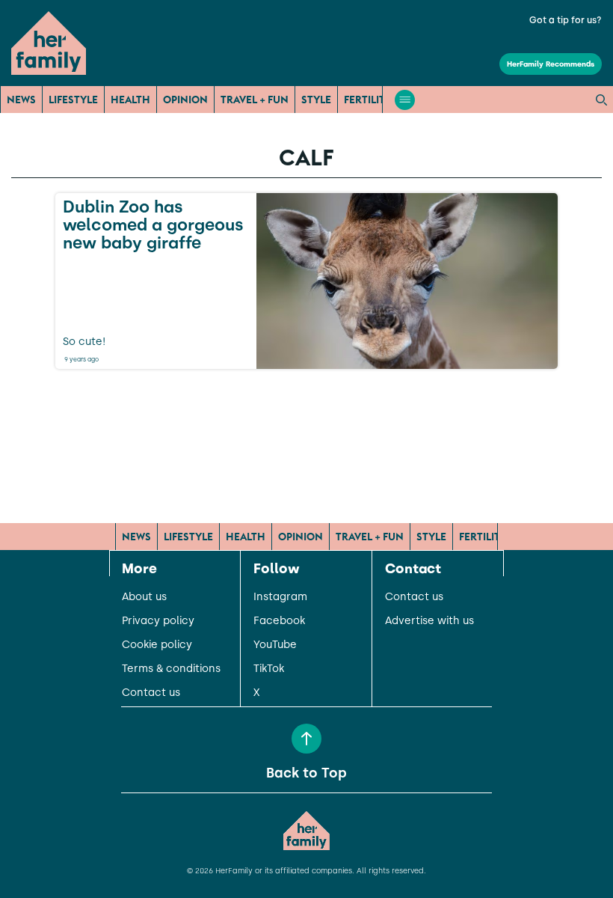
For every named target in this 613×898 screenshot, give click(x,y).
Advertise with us (429, 621)
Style (316, 99)
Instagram (280, 597)
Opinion (185, 99)
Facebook (279, 621)
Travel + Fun (255, 99)
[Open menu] (405, 100)
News (21, 99)
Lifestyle (73, 99)
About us (144, 597)
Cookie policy (157, 645)
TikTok (268, 669)
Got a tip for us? (565, 20)
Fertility (368, 99)
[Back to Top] (306, 739)
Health (130, 99)
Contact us (151, 693)
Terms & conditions (171, 669)
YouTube (275, 645)
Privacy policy (158, 621)
